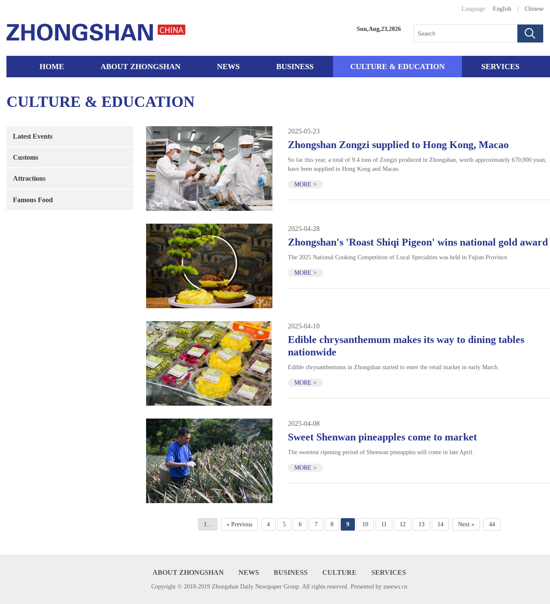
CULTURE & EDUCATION (397, 66)
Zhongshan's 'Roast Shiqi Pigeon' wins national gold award (418, 242)
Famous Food (33, 199)
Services (500, 66)
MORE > (305, 184)
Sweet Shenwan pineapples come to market (382, 437)
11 (384, 524)
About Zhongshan (140, 66)
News (228, 66)
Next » (466, 524)
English (502, 9)
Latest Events (32, 136)
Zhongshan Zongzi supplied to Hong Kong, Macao (398, 144)
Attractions (29, 178)
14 (440, 524)
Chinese (534, 9)
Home (52, 66)
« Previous (239, 524)
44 (492, 524)
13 (422, 524)
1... (208, 524)
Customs (25, 157)
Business (295, 66)
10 (365, 524)
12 (403, 524)
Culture (339, 572)
